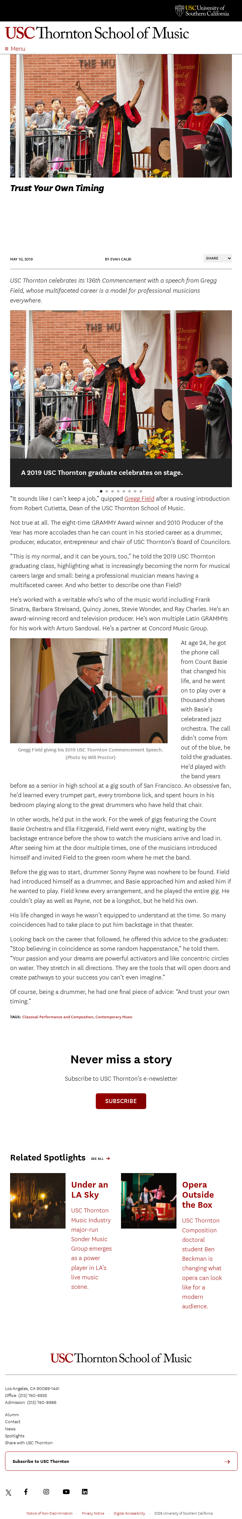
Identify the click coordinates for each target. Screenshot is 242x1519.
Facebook (28, 1492)
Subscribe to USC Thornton (41, 1461)
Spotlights (14, 1436)
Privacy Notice (93, 1513)
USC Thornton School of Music (121, 32)
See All (97, 1158)
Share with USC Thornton (29, 1443)
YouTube (67, 1492)
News (10, 1429)
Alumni (12, 1414)
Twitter (9, 1492)
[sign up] (229, 1464)
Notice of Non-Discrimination (49, 1513)
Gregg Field (139, 499)
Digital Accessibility (129, 1513)
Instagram (47, 1492)
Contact (12, 1421)
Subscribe (121, 1101)
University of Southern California (201, 10)
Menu (18, 49)
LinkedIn (86, 1492)
